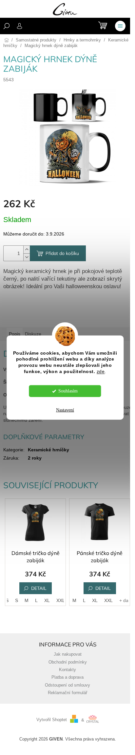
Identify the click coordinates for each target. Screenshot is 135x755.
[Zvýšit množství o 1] (26, 249)
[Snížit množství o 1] (26, 257)
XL (47, 600)
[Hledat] (6, 26)
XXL (60, 600)
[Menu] (120, 26)
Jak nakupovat (68, 654)
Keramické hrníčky (48, 449)
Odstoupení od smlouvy (67, 685)
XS (6, 600)
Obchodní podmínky (67, 662)
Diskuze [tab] (33, 334)
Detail (39, 588)
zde (101, 371)
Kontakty (67, 669)
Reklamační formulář (67, 693)
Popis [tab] (14, 334)
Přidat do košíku (62, 253)
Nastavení (65, 410)
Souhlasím (68, 391)
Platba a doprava (67, 677)
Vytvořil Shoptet (51, 720)
